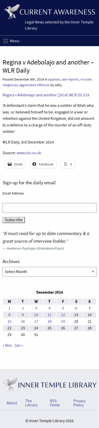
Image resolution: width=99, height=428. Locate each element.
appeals (54, 79)
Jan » (18, 345)
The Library (31, 403)
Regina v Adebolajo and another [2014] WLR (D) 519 (46, 95)
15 (9, 321)
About (12, 403)
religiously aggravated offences (26, 85)
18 (49, 321)
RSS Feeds (55, 403)
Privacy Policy (79, 403)
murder (86, 79)
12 (63, 314)
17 (36, 321)
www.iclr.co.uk (28, 152)
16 (23, 321)
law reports (70, 79)
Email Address (13, 193)
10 (36, 314)
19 (63, 321)
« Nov (7, 345)
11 (49, 314)
